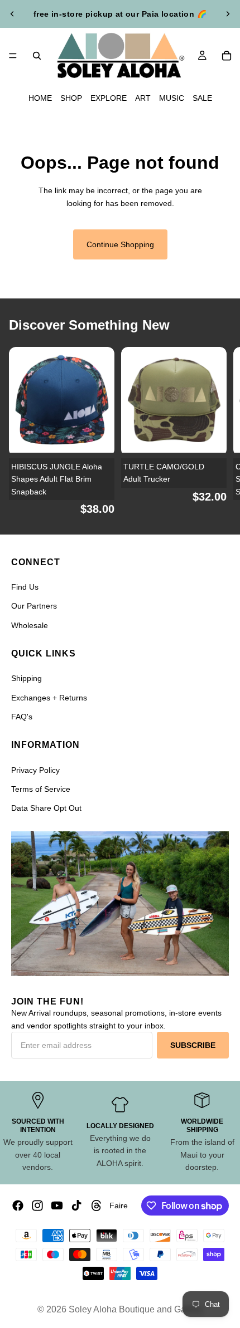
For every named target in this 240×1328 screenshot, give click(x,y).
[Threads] (96, 1205)
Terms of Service (40, 789)
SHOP (71, 98)
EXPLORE (108, 98)
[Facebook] (18, 1205)
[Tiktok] (76, 1205)
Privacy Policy (35, 770)
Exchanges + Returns (49, 697)
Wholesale (29, 625)
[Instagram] (37, 1205)
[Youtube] (57, 1205)
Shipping (26, 678)
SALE (202, 98)
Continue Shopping (120, 244)
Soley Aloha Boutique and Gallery (136, 1309)
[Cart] (226, 55)
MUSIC (171, 98)
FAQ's (21, 716)
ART (143, 98)
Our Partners (34, 605)
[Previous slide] (12, 14)
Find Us (25, 586)
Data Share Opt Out (46, 807)
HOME (40, 98)
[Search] (37, 55)
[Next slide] (227, 14)
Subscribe (192, 1045)
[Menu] (13, 55)
